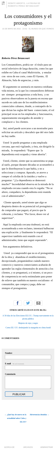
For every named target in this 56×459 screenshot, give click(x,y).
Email (38, 303)
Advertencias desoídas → (39, 415)
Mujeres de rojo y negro (28, 323)
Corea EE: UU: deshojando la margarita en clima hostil (28, 327)
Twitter (28, 303)
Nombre (8, 353)
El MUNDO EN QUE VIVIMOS (41, 29)
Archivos (28, 447)
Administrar (46, 447)
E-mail (14, 363)
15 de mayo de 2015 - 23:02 (14, 29)
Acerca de (9, 447)
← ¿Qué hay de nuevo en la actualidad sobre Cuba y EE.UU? (15, 418)
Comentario (10, 374)
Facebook (17, 303)
